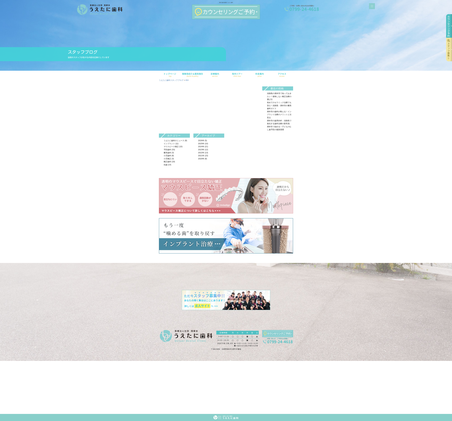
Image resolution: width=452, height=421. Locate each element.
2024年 (201, 147)
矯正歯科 (167, 162)
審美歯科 (167, 153)
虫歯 (165, 165)
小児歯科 (167, 156)
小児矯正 (167, 159)
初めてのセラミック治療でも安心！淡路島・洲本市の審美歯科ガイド (279, 105)
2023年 (201, 150)
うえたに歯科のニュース (174, 141)
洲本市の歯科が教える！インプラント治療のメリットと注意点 (279, 115)
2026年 (201, 141)
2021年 (201, 156)
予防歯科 (167, 150)
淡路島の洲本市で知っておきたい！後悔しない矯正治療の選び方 (279, 96)
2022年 (201, 153)
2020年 (201, 159)
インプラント (169, 144)
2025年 (201, 144)
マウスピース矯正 (171, 147)
